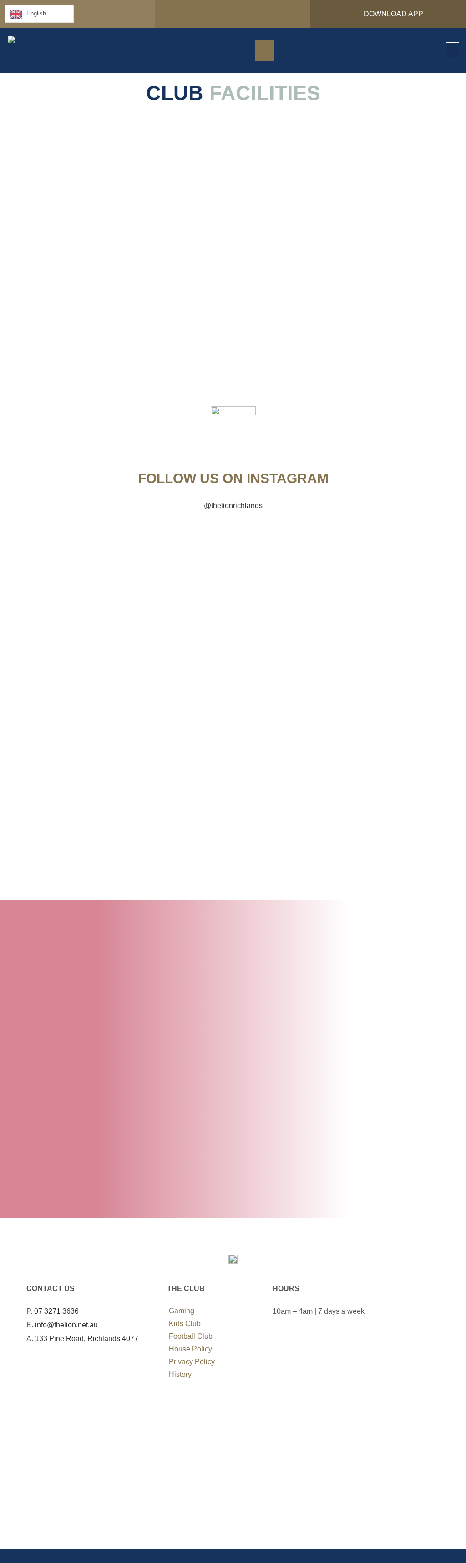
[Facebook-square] (32, 1366)
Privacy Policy (192, 1362)
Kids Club (185, 1323)
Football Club (191, 1336)
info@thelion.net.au (66, 1325)
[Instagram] (45, 1366)
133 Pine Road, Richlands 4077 (86, 1338)
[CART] (265, 50)
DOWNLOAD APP (390, 14)
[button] (452, 50)
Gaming (181, 1311)
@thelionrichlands (233, 505)
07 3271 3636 (56, 1311)
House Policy (190, 1349)
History (180, 1374)
